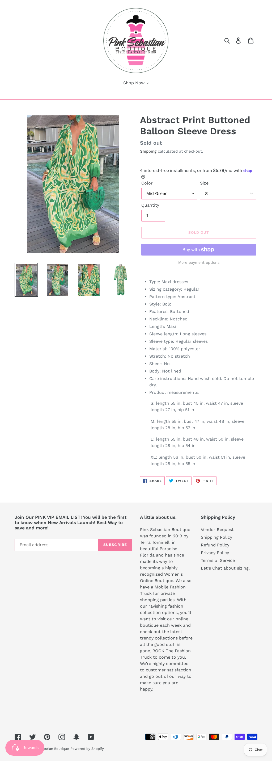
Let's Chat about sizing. (225, 568)
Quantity (150, 205)
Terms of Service (218, 560)
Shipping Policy (216, 537)
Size (204, 183)
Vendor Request (217, 529)
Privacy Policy (215, 552)
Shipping (148, 151)
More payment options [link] (198, 262)
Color (147, 183)
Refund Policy (215, 544)
